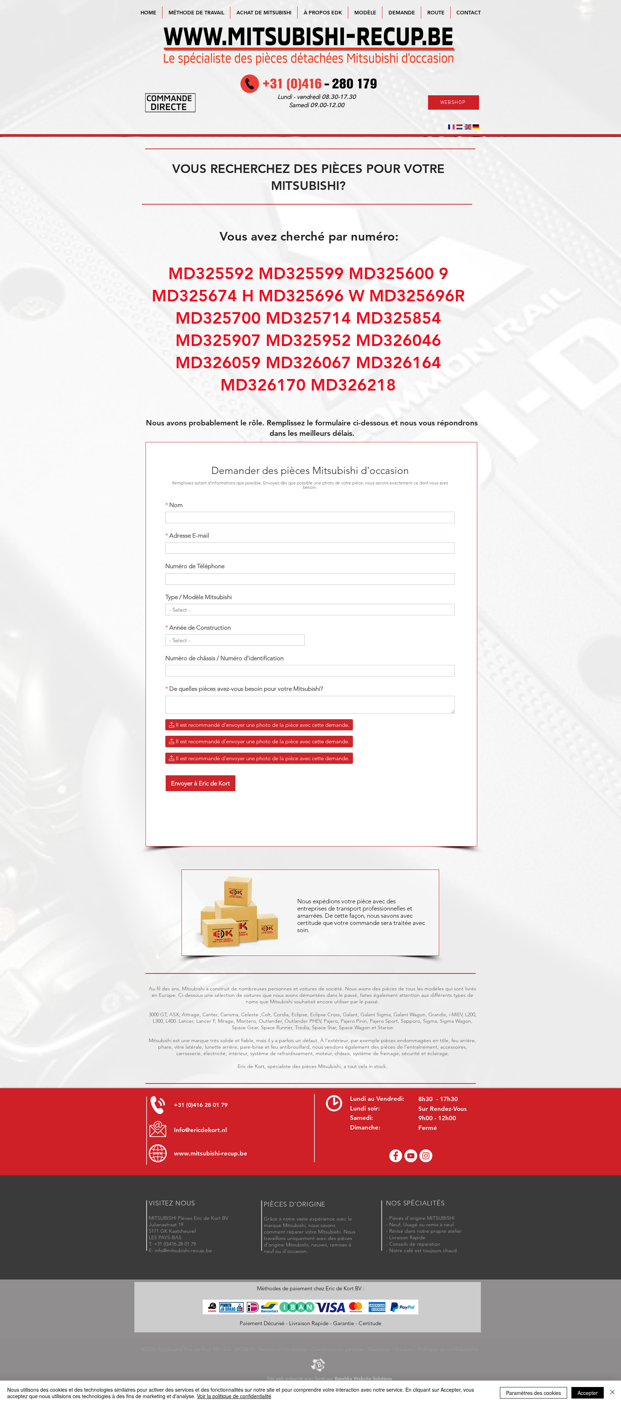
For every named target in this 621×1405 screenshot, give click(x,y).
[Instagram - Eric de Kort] (425, 1155)
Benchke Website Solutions (363, 1378)
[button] (365, 12)
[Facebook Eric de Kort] (395, 1155)
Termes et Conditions (282, 1349)
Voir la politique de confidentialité (234, 1396)
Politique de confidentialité (448, 1349)
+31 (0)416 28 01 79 (200, 1104)
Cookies (405, 1349)
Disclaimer (379, 1349)
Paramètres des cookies (533, 1392)
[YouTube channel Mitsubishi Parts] (410, 1155)
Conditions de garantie (337, 1349)
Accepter (588, 1392)
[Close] (612, 1392)
